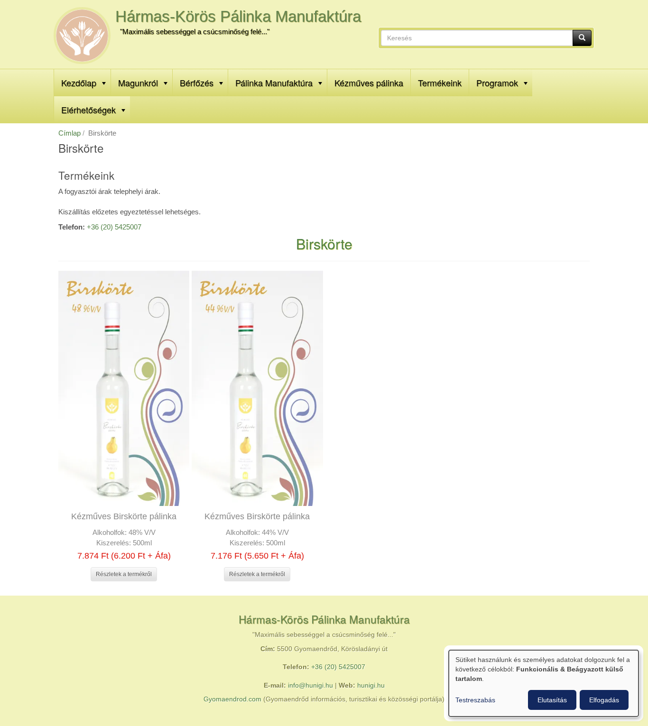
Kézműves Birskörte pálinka (123, 516)
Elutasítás (552, 700)
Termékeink (440, 82)
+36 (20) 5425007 (114, 227)
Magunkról (138, 82)
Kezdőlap (78, 82)
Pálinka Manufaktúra (274, 82)
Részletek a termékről (124, 574)
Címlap (69, 133)
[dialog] (544, 683)
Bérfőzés (196, 82)
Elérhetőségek (88, 109)
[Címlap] (82, 35)
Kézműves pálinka (368, 82)
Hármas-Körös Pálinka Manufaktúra (238, 16)
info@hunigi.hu (310, 685)
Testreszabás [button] (475, 700)
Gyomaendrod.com (232, 699)
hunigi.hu (371, 685)
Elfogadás (604, 700)
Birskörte (324, 243)
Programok (497, 82)
